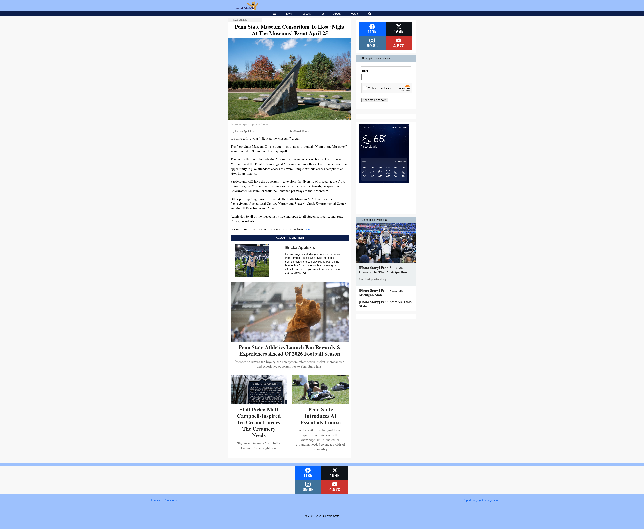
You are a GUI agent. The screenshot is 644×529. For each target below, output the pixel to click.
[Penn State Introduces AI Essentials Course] (320, 402)
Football (354, 13)
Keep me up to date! (375, 100)
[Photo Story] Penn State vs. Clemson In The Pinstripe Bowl (384, 270)
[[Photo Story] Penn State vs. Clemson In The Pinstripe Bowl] (386, 263)
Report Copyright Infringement (480, 500)
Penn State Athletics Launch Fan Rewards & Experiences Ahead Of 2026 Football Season (290, 350)
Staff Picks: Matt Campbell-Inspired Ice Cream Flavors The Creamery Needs (259, 422)
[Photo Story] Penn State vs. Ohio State (385, 304)
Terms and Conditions (164, 500)
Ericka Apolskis (244, 131)
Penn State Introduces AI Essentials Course (321, 415)
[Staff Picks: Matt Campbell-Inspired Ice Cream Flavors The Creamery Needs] (259, 402)
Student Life (240, 19)
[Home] (244, 8)
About (336, 13)
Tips (322, 13)
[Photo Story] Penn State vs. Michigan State (381, 292)
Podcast (305, 13)
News (288, 13)
